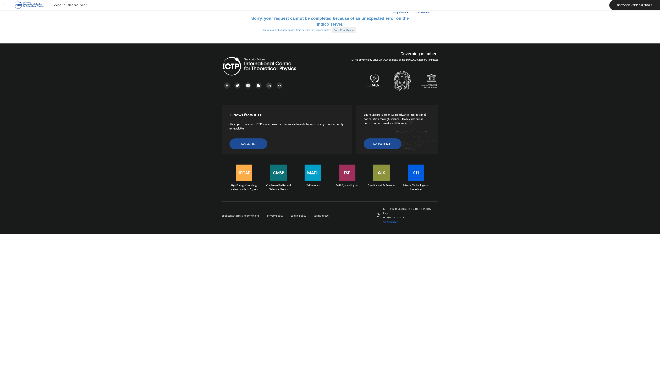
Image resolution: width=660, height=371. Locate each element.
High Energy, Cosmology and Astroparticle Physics (244, 187)
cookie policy (298, 215)
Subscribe (248, 143)
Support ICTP (382, 143)
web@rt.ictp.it (390, 221)
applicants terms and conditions (240, 215)
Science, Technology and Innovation (416, 187)
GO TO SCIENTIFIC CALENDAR (634, 5)
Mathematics (313, 185)
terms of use (321, 215)
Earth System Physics (347, 185)
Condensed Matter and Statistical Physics (278, 187)
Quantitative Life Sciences (381, 185)
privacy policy (275, 215)
